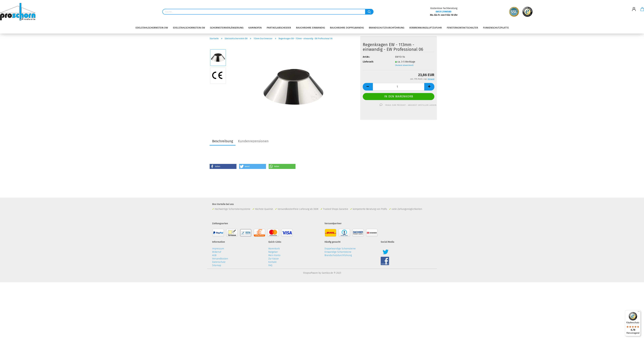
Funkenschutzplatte (496, 27)
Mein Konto (274, 255)
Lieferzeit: (368, 61)
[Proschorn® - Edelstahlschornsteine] (19, 11)
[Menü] (639, 312)
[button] (223, 166)
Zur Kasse (273, 258)
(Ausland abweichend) (404, 65)
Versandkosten (220, 258)
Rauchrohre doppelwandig (347, 27)
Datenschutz (218, 262)
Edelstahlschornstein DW (152, 27)
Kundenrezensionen (253, 141)
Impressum (218, 248)
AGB (214, 255)
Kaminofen (255, 27)
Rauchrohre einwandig (310, 27)
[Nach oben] (635, 357)
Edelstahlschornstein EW (189, 27)
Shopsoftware (310, 273)
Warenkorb (274, 248)
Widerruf (216, 252)
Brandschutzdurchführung (386, 27)
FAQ (270, 265)
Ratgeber (273, 252)
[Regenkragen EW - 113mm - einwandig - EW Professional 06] (293, 84)
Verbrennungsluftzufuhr (425, 27)
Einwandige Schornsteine (338, 252)
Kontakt (272, 262)
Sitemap (216, 265)
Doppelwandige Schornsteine (340, 248)
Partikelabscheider (279, 27)
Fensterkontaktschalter (462, 27)
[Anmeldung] (634, 6)
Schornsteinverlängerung (226, 27)
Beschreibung (222, 141)
